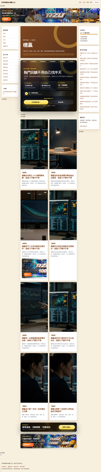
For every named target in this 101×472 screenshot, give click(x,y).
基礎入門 (5, 57)
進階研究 (5, 80)
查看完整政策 (83, 126)
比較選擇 (5, 77)
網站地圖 (22, 466)
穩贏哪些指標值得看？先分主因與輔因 (89, 102)
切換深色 (97, 2)
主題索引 (4, 466)
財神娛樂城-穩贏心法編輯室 (9, 92)
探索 (80, 2)
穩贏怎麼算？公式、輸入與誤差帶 (89, 69)
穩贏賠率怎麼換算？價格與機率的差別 (89, 78)
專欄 (87, 2)
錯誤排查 (5, 73)
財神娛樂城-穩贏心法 (8, 2)
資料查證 (5, 61)
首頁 (4, 33)
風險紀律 (5, 70)
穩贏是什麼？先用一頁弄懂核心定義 (89, 54)
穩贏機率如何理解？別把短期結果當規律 (89, 73)
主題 (84, 2)
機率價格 (5, 64)
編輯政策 (5, 46)
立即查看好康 (36, 102)
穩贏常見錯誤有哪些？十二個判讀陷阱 (89, 92)
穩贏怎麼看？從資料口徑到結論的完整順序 (89, 59)
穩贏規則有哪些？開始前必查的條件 (89, 64)
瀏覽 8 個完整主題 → (28, 54)
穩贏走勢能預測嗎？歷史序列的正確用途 (89, 108)
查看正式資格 (66, 427)
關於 (91, 2)
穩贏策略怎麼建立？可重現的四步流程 (89, 83)
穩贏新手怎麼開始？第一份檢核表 (89, 87)
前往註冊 (61, 102)
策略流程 (5, 67)
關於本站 (16, 466)
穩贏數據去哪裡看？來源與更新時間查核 (89, 97)
